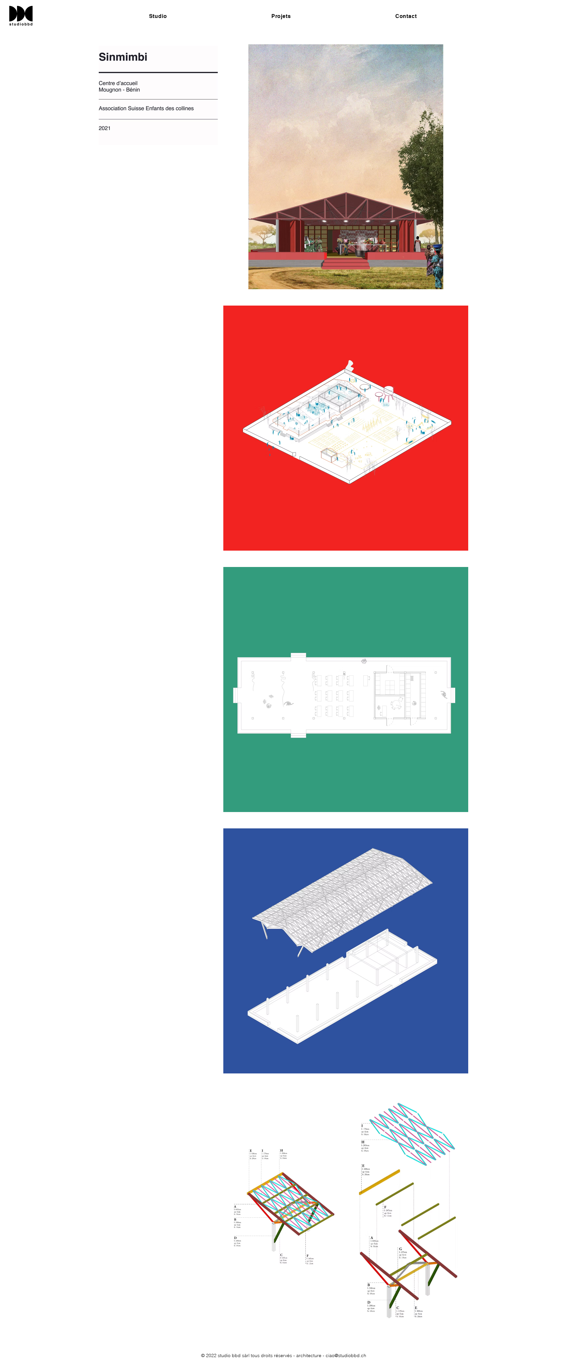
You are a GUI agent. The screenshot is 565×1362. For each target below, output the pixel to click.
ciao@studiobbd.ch (346, 1355)
